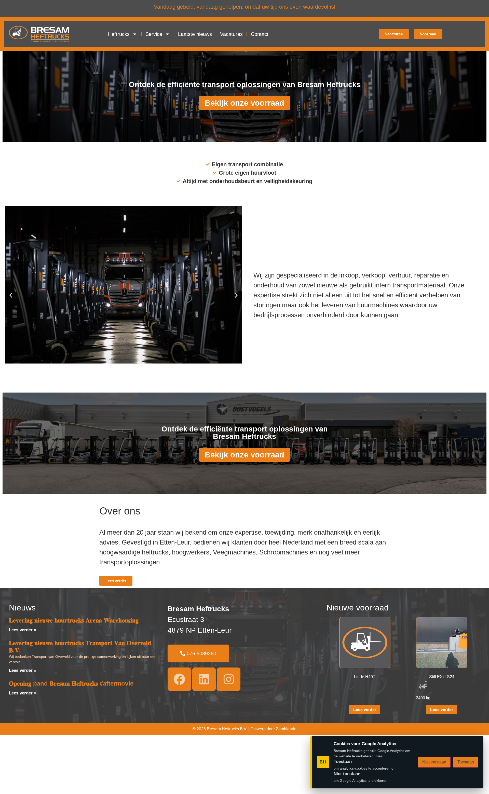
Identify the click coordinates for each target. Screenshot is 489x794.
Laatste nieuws (195, 34)
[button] (11, 295)
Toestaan (465, 762)
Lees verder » (22, 630)
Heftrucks (119, 34)
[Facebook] (179, 679)
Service (153, 34)
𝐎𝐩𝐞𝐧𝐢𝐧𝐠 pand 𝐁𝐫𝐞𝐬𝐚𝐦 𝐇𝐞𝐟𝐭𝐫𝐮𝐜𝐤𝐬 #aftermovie (71, 683)
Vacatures (231, 34)
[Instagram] (228, 679)
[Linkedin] (204, 679)
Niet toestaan (434, 762)
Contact (259, 34)
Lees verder (364, 709)
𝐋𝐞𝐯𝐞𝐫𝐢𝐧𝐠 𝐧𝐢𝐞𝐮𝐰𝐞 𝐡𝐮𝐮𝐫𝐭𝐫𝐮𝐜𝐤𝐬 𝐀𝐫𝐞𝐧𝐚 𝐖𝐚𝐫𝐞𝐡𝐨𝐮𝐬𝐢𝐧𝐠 (74, 620)
